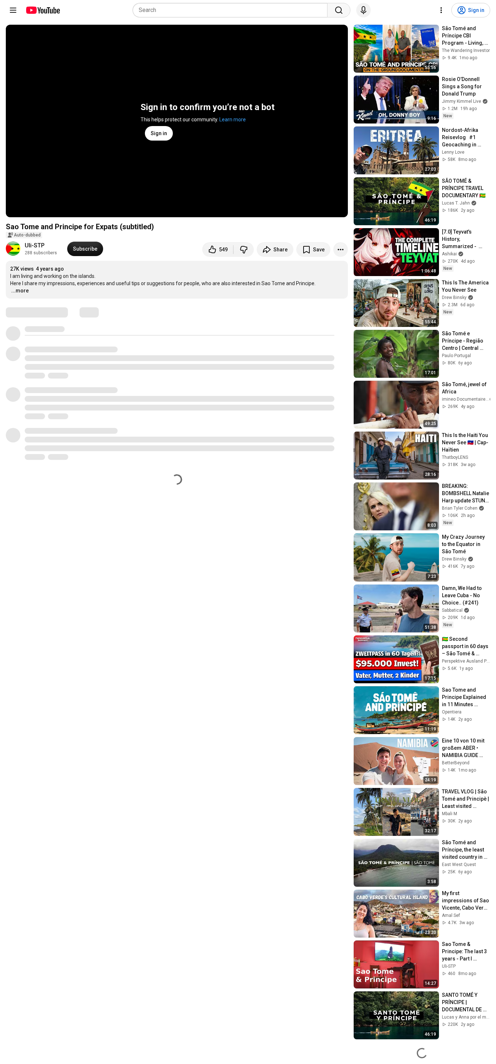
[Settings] (441, 10)
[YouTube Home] (42, 10)
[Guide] (13, 10)
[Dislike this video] (243, 249)
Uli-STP (35, 245)
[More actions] (340, 249)
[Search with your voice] (363, 10)
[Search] (338, 10)
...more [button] (20, 291)
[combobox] (232, 10)
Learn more (232, 119)
